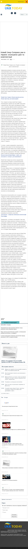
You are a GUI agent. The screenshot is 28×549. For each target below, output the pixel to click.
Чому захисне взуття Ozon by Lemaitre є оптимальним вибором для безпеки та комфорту (13, 332)
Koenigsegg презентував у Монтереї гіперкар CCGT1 (12, 415)
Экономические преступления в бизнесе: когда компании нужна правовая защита (11, 328)
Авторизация (21, 1)
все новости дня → (5, 393)
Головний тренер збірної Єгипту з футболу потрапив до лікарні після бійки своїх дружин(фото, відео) (14, 389)
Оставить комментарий (10, 322)
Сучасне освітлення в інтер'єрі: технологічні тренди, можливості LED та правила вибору (13, 336)
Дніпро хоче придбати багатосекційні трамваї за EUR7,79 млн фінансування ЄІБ (13, 361)
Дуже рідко (5, 510)
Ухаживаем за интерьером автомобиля (13, 381)
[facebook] (15, 13)
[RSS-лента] (12, 13)
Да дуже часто (6, 507)
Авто (11, 59)
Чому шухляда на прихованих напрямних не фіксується (15, 385)
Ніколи (4, 512)
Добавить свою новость (7, 499)
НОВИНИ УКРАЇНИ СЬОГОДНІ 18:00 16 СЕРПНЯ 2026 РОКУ (13, 429)
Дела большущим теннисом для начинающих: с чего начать (15, 374)
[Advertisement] (14, 36)
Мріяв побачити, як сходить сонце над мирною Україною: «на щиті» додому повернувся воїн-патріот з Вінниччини (15, 378)
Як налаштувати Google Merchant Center (10, 406)
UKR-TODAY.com (4, 530)
